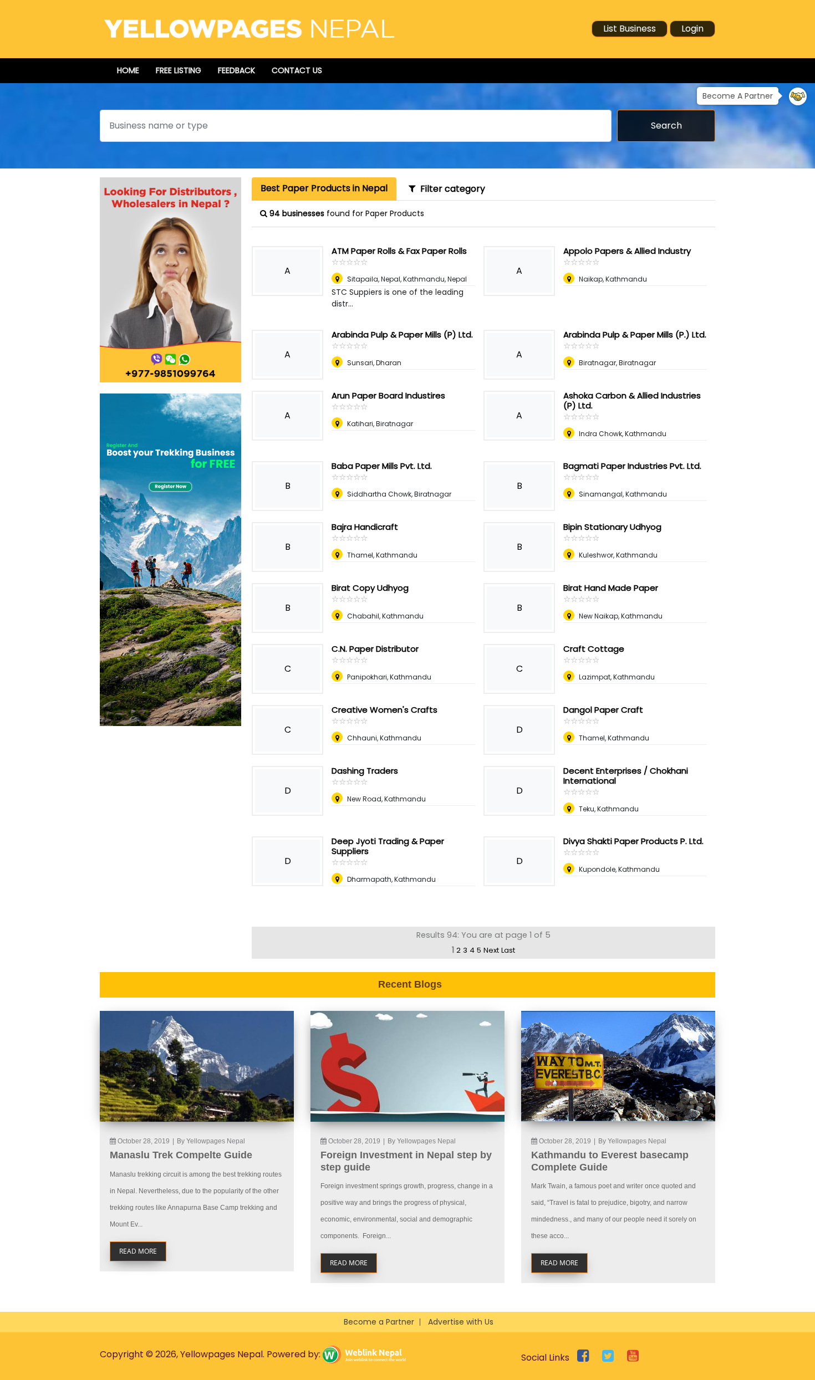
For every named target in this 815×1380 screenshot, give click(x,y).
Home (128, 70)
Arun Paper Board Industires (388, 395)
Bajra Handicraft (365, 527)
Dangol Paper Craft (603, 709)
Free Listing (178, 70)
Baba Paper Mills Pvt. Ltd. (382, 466)
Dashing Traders (365, 770)
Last (508, 950)
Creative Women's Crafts (384, 709)
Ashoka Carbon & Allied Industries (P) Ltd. (632, 400)
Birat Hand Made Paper (610, 588)
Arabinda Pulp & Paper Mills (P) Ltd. (402, 334)
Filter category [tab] (450, 188)
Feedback (236, 70)
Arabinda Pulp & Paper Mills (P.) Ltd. (634, 334)
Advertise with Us (460, 1321)
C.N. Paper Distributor (375, 649)
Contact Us (297, 70)
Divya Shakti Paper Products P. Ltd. (633, 841)
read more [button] (138, 1251)
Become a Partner (379, 1321)
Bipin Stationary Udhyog (612, 527)
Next (491, 950)
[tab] (324, 189)
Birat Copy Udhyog (370, 588)
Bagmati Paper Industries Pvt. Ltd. (632, 466)
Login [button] (692, 28)
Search (666, 125)
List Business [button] (629, 28)
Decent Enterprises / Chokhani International (625, 775)
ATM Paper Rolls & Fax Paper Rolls (399, 251)
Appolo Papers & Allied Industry (627, 251)
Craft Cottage (593, 649)
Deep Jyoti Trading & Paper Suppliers (388, 846)
